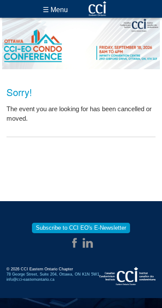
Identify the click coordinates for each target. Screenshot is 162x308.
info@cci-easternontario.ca (30, 279)
